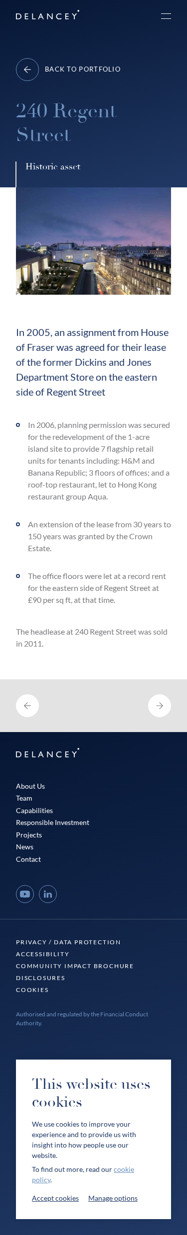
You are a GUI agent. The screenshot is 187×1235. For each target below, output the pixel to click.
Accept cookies (55, 1198)
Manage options (113, 1198)
